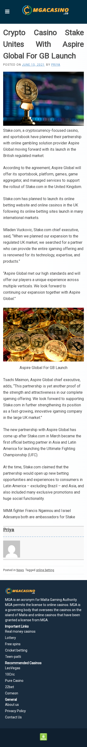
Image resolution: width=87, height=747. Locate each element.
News (20, 570)
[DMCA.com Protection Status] (43, 739)
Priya (55, 64)
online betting (45, 570)
